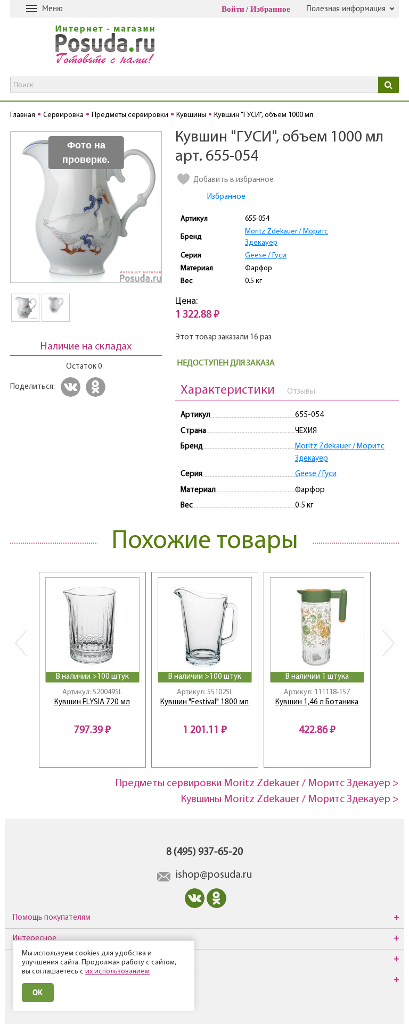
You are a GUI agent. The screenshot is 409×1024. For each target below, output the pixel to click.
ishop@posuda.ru (214, 875)
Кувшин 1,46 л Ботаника (316, 702)
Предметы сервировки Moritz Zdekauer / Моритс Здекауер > (257, 783)
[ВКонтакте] (72, 387)
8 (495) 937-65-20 (204, 852)
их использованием (117, 972)
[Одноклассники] (97, 387)
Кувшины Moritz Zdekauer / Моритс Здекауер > (290, 799)
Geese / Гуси (266, 256)
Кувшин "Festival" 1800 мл (204, 702)
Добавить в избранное (233, 180)
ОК (37, 992)
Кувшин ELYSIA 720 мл (92, 702)
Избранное (270, 9)
